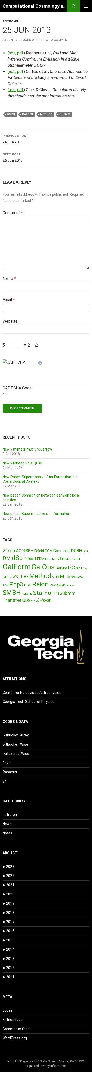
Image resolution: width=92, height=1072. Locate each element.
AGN (20, 550)
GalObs (27, 114)
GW (85, 568)
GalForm (17, 566)
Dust (31, 558)
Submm (65, 114)
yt (4, 781)
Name (9, 278)
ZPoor (43, 600)
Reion (40, 584)
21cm (9, 551)
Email (9, 299)
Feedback (52, 559)
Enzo (7, 763)
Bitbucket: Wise (15, 744)
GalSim (61, 568)
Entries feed (13, 1020)
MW (80, 577)
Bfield (39, 551)
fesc (65, 558)
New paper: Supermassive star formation (36, 514)
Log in (7, 1010)
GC (71, 567)
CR (68, 551)
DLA (85, 551)
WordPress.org (15, 1038)
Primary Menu (86, 6)
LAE (25, 576)
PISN (6, 585)
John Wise (31, 40)
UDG (26, 600)
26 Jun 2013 (13, 158)
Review (55, 585)
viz (33, 601)
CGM (49, 551)
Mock (72, 577)
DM (7, 558)
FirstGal (75, 559)
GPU (79, 568)
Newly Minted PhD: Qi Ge (22, 463)
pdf (20, 53)
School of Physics (18, 1061)
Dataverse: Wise (16, 754)
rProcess (68, 585)
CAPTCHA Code (17, 388)
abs (12, 53)
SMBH (12, 592)
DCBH (76, 550)
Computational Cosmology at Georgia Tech (35, 6)
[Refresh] (40, 362)
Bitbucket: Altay (16, 735)
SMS (24, 594)
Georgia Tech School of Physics (28, 702)
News (7, 824)
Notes (8, 833)
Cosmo (59, 550)
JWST (15, 577)
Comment (13, 212)
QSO (27, 585)
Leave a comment (55, 40)
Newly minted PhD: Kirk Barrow (27, 449)
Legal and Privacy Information (46, 1066)
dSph (11, 114)
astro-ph (11, 21)
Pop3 (16, 584)
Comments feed (16, 1029)
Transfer (12, 600)
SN (30, 594)
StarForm (46, 592)
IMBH (6, 577)
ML (63, 576)
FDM (40, 559)
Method (46, 114)
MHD (55, 577)
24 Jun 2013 (15, 139)
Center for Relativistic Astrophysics (32, 692)
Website (10, 321)
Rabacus (10, 772)
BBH (29, 550)
